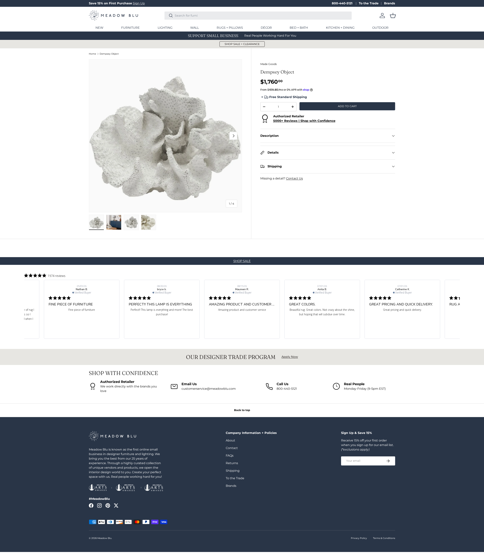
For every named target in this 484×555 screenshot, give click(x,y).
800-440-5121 (342, 3)
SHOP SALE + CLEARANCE (242, 44)
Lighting (165, 27)
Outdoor (380, 27)
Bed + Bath (299, 27)
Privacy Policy (359, 538)
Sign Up (139, 3)
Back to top (242, 410)
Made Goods (268, 64)
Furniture (130, 27)
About (230, 440)
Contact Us (294, 178)
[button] (393, 15)
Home (92, 54)
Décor (266, 27)
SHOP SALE (242, 261)
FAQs (229, 455)
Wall (194, 27)
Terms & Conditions (384, 538)
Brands (389, 3)
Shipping (233, 470)
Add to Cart (347, 106)
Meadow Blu (104, 538)
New (99, 27)
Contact (232, 448)
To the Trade (369, 3)
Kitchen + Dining (340, 27)
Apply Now (290, 357)
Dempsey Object (109, 54)
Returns (232, 463)
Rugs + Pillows (230, 27)
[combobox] (258, 16)
